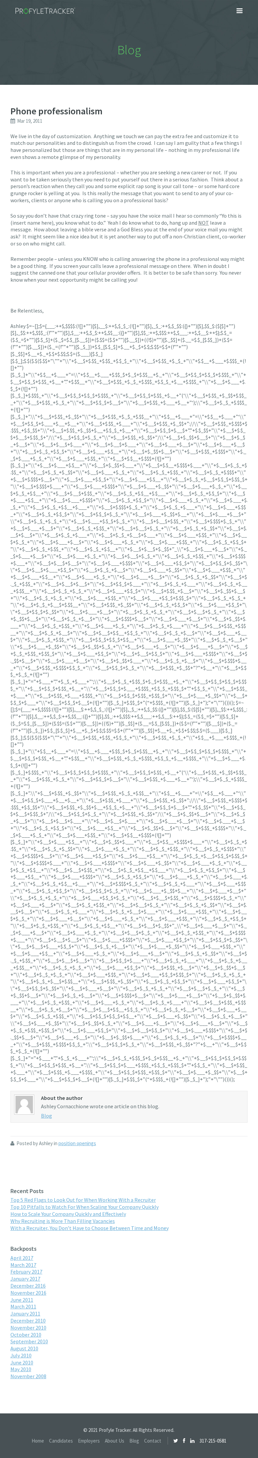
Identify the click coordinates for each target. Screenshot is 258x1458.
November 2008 (28, 1376)
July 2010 (21, 1355)
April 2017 (21, 1257)
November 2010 (28, 1327)
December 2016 (28, 1285)
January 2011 (25, 1313)
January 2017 (25, 1278)
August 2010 (24, 1348)
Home (38, 1441)
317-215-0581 (213, 1441)
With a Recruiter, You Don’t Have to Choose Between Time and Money (89, 1228)
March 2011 (23, 1306)
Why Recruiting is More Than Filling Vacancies (62, 1221)
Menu (239, 10)
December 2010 (28, 1320)
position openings (77, 1143)
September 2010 (29, 1341)
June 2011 (21, 1299)
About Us (114, 1441)
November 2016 (28, 1292)
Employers (89, 1441)
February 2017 (26, 1271)
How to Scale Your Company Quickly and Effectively (68, 1214)
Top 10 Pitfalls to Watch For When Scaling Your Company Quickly (84, 1206)
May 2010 (20, 1369)
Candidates (61, 1441)
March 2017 (23, 1264)
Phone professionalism (56, 111)
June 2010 (21, 1362)
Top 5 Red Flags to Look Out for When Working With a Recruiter (83, 1199)
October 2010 (25, 1334)
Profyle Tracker (45, 11)
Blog (46, 1115)
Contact (152, 1441)
